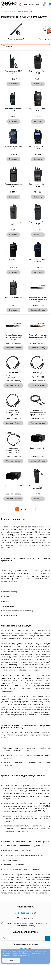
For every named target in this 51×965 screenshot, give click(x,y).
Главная (4, 11)
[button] (49, 31)
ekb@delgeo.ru (27, 918)
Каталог (12, 11)
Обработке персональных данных (16, 955)
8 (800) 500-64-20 (32, 4)
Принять (11, 960)
